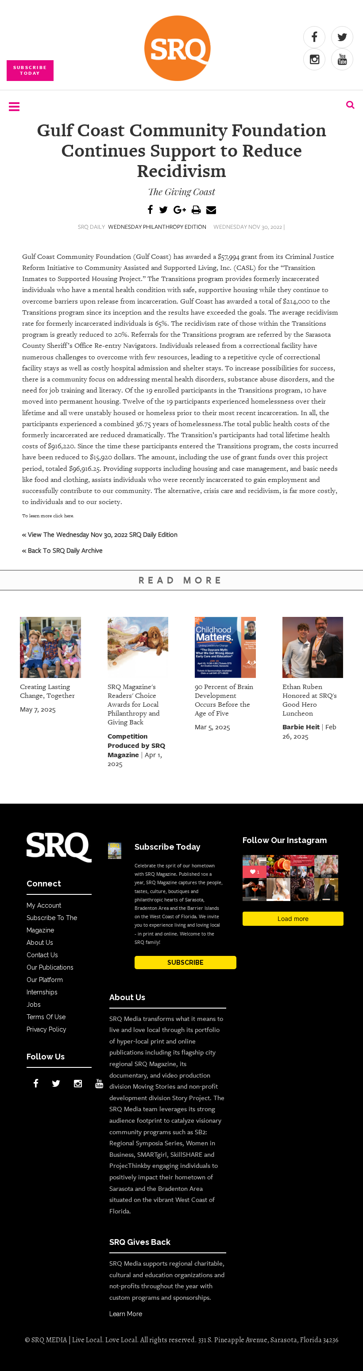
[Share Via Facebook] (150, 210)
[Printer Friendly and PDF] (196, 210)
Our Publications (50, 967)
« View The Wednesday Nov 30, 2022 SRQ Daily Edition (100, 534)
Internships (42, 992)
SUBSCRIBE (185, 962)
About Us (40, 942)
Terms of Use (46, 1017)
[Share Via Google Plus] (180, 210)
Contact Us (42, 955)
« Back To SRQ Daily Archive (62, 550)
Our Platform (45, 979)
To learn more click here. (48, 515)
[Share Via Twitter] (163, 210)
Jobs (34, 1004)
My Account (44, 905)
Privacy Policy (46, 1029)
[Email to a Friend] (211, 210)
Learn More (125, 1313)
